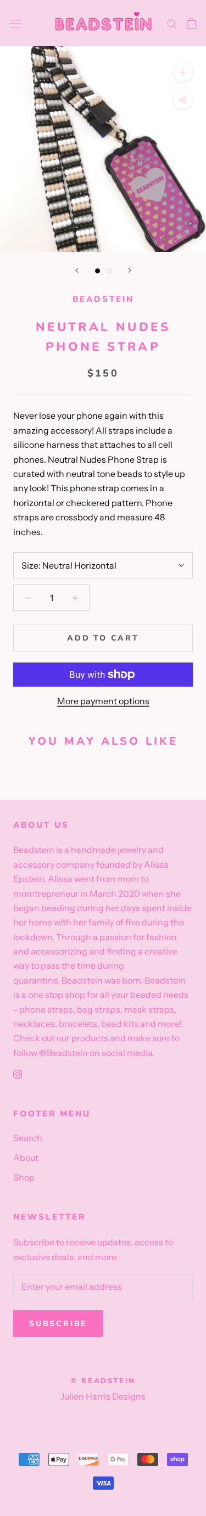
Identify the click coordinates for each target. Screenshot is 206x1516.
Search (27, 1137)
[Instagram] (17, 1073)
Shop (24, 1177)
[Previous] (77, 270)
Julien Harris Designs (103, 1396)
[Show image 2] (109, 270)
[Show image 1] (97, 270)
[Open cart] (191, 23)
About (25, 1157)
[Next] (129, 270)
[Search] (172, 23)
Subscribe (58, 1323)
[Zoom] (182, 72)
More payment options (103, 700)
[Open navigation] (15, 23)
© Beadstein (103, 1381)
